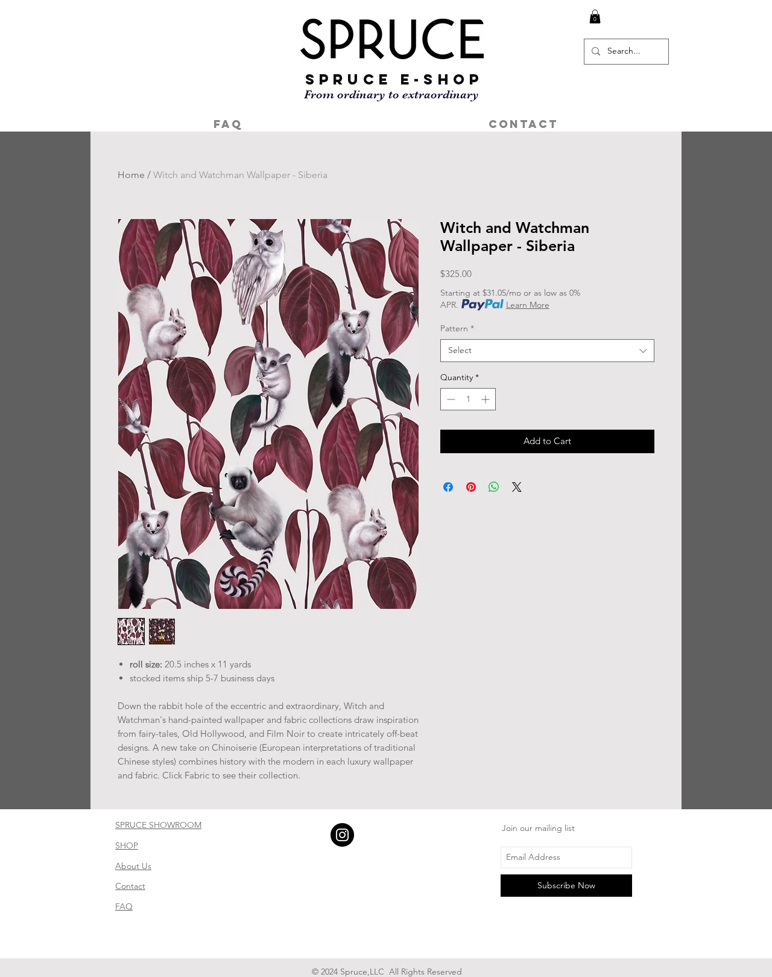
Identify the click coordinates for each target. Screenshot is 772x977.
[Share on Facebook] (448, 487)
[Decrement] (449, 399)
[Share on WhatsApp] (494, 487)
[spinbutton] (468, 399)
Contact (130, 885)
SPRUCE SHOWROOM (158, 824)
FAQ (124, 906)
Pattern (457, 328)
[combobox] (547, 350)
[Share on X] (517, 487)
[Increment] (486, 399)
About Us (133, 866)
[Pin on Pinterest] (471, 487)
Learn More (527, 304)
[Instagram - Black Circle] (342, 835)
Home (131, 174)
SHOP (126, 845)
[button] (595, 17)
